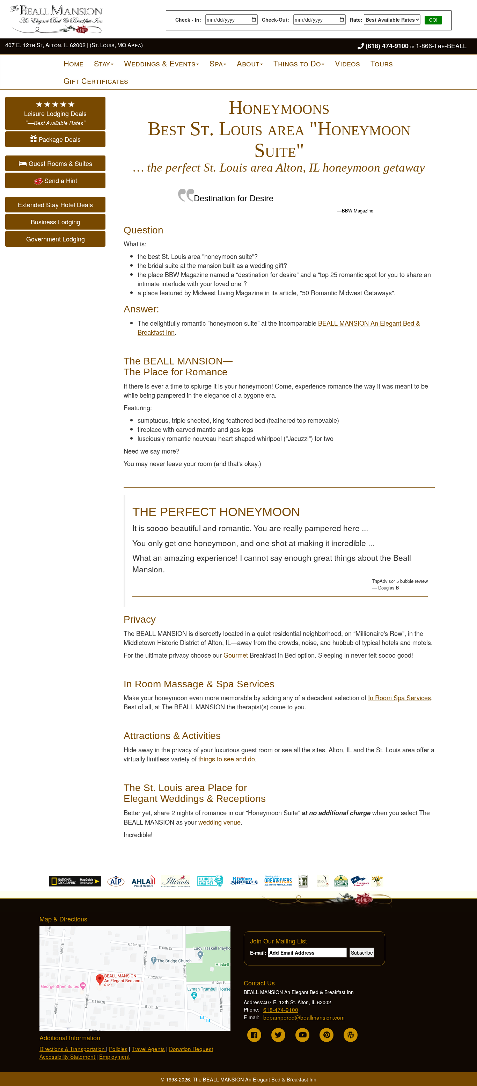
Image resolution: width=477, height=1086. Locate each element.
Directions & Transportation (72, 1048)
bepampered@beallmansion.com (304, 1017)
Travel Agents (148, 1048)
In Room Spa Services (399, 697)
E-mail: (259, 952)
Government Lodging (55, 238)
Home (73, 63)
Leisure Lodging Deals (55, 118)
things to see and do (226, 758)
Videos (347, 63)
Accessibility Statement (67, 1056)
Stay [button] (102, 63)
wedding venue (219, 821)
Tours (381, 63)
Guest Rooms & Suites (59, 163)
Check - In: (189, 19)
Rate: (357, 19)
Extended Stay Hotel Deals (55, 204)
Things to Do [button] (297, 63)
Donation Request (191, 1048)
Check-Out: (277, 19)
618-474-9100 (280, 1009)
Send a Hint (60, 180)
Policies (118, 1048)
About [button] (248, 63)
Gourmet (235, 654)
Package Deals (59, 139)
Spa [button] (216, 63)
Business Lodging (55, 221)
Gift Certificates (96, 80)
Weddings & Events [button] (160, 63)
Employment (114, 1056)
